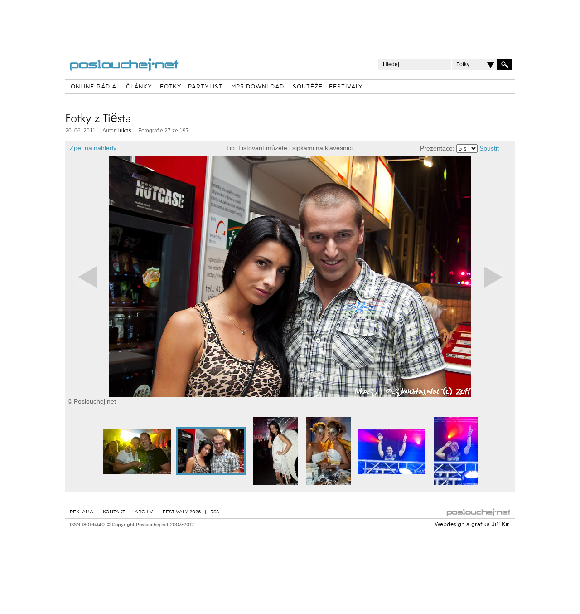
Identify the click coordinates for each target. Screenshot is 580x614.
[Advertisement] (290, 22)
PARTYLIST (205, 87)
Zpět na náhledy (93, 147)
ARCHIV (144, 512)
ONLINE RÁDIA (93, 87)
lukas (124, 130)
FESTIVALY (346, 87)
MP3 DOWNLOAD (257, 87)
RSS (214, 512)
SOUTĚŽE (308, 87)
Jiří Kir (500, 525)
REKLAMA (81, 512)
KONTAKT (114, 512)
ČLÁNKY (139, 87)
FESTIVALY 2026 (182, 512)
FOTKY (171, 87)
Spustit (489, 148)
